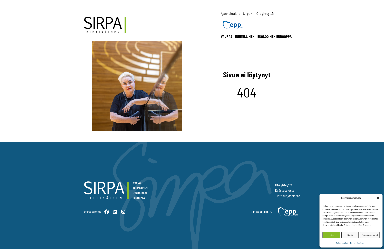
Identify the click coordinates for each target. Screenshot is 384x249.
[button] (378, 197)
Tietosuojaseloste (357, 243)
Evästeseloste (284, 190)
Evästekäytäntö (342, 243)
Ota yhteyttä (283, 185)
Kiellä (350, 235)
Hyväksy (331, 235)
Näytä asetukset (370, 235)
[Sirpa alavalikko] (252, 13)
